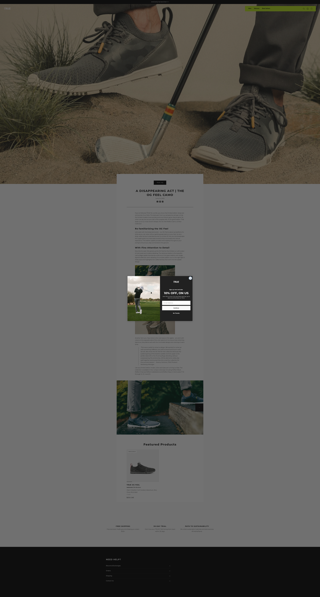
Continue (176, 308)
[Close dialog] (190, 278)
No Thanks (176, 313)
